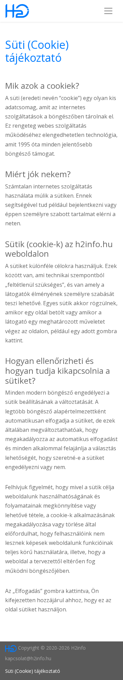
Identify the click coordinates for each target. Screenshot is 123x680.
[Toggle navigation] (108, 10)
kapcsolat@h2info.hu (28, 658)
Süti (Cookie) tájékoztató (37, 51)
